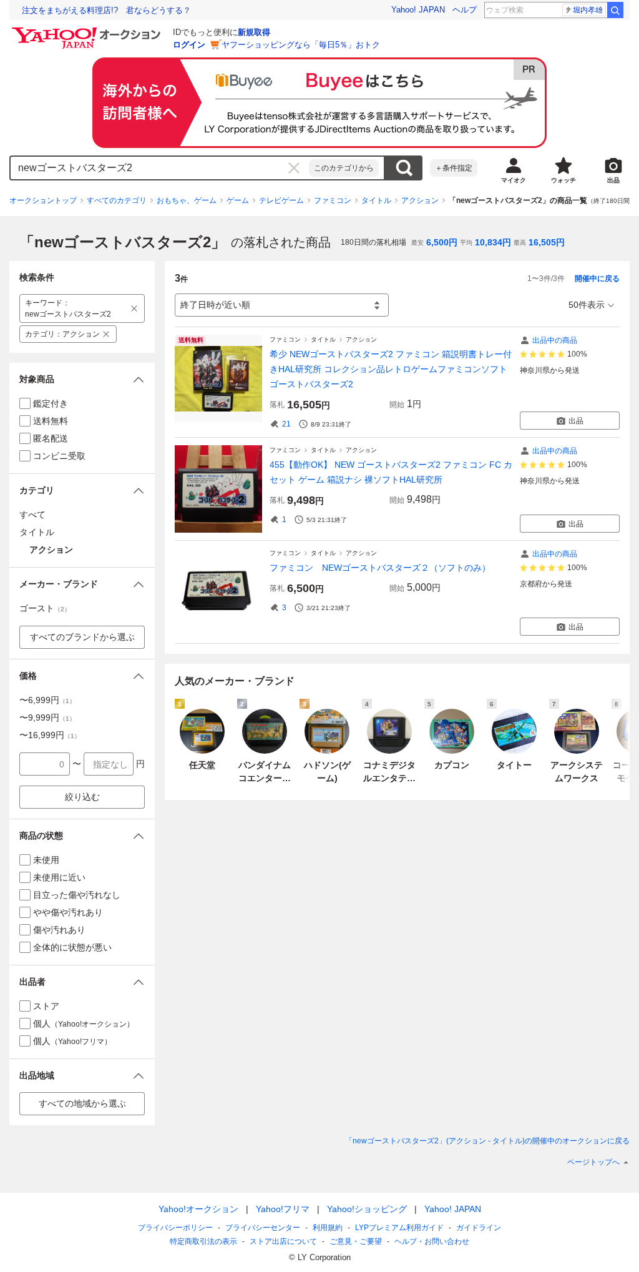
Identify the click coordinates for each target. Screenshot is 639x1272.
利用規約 (328, 1227)
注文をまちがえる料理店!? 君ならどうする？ (106, 10)
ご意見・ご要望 (355, 1241)
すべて (32, 515)
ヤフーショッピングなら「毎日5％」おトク (301, 44)
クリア (293, 167)
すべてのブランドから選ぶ (82, 637)
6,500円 (441, 242)
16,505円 (547, 242)
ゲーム (238, 200)
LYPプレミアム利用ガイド (399, 1227)
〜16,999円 (49, 735)
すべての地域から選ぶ (82, 1103)
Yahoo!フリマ (283, 1209)
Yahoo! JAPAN (418, 9)
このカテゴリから (344, 168)
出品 (575, 421)
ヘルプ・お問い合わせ (431, 1241)
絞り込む (82, 797)
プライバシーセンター (262, 1227)
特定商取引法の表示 (203, 1241)
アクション (420, 200)
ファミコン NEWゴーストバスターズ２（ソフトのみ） (380, 568)
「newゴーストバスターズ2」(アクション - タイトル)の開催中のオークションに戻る (487, 1140)
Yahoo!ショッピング (367, 1209)
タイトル (376, 200)
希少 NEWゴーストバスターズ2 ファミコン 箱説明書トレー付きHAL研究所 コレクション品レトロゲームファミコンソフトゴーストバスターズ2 (391, 369)
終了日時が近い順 (215, 305)
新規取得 (254, 32)
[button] (82, 379)
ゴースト (45, 608)
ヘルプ (464, 9)
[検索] (615, 10)
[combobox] (159, 168)
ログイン (189, 44)
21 (286, 424)
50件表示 (586, 305)
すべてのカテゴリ (117, 200)
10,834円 (493, 242)
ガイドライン (478, 1227)
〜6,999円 (47, 700)
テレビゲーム (281, 200)
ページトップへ (593, 1162)
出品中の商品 (554, 340)
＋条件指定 (453, 168)
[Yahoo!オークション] (88, 30)
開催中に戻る (597, 278)
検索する (403, 167)
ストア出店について (283, 1241)
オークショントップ (43, 200)
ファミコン (332, 200)
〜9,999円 (47, 717)
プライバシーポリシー (175, 1227)
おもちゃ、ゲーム (187, 200)
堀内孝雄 (588, 10)
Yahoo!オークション (198, 1209)
